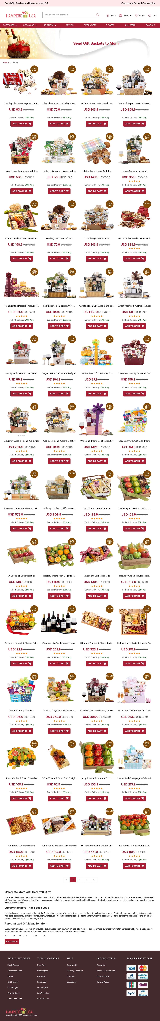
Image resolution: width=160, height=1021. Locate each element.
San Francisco (43, 993)
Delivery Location (75, 970)
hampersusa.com (30, 1015)
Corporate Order (131, 3)
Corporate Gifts (15, 970)
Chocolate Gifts (15, 998)
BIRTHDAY (70, 25)
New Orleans (43, 998)
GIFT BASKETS (90, 25)
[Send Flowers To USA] (21, 14)
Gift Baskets (13, 982)
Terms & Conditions (106, 970)
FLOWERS (110, 25)
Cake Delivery (14, 993)
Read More (12, 941)
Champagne (13, 987)
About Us (101, 965)
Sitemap (70, 976)
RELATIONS (49, 25)
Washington (42, 970)
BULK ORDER (130, 25)
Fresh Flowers (14, 965)
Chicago (41, 976)
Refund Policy (103, 982)
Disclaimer (71, 982)
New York (41, 965)
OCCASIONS (28, 25)
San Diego (41, 982)
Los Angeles (42, 987)
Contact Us (148, 3)
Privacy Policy (103, 976)
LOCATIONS (150, 25)
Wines (10, 976)
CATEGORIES (8, 25)
